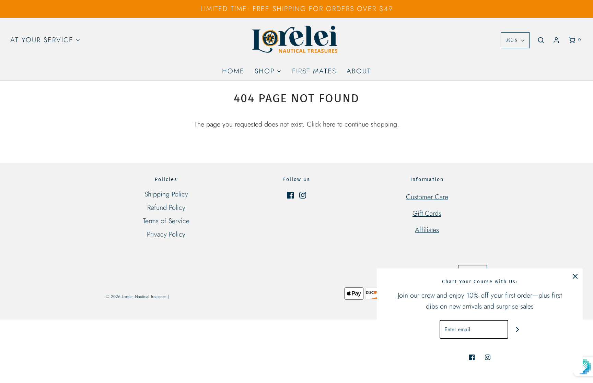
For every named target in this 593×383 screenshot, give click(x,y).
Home (233, 71)
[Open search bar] (541, 40)
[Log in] (556, 40)
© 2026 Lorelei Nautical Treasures (136, 297)
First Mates (314, 71)
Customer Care (427, 197)
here (329, 124)
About (359, 71)
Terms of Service (166, 221)
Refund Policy (166, 208)
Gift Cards (426, 213)
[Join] (517, 329)
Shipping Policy (166, 194)
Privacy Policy (166, 234)
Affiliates (427, 230)
